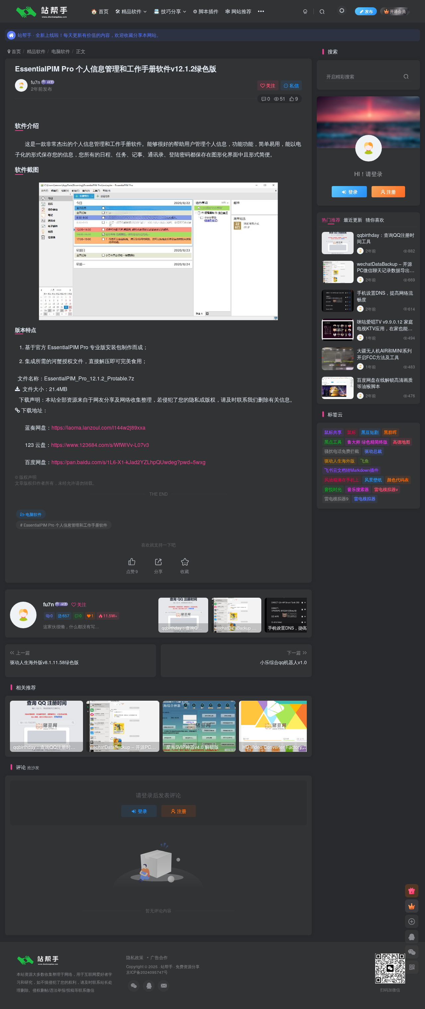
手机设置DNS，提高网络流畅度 (385, 296)
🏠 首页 (100, 11)
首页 (15, 51)
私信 (294, 85)
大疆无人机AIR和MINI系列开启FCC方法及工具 (384, 353)
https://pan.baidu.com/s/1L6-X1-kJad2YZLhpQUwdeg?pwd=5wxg (128, 462)
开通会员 (398, 11)
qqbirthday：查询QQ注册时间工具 (385, 238)
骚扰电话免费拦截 (341, 451)
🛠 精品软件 (128, 11)
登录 (142, 811)
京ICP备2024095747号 (147, 972)
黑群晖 (390, 432)
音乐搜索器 (358, 489)
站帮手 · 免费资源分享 (180, 966)
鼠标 (351, 432)
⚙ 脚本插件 (205, 11)
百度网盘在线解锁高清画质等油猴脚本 (385, 383)
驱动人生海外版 (339, 460)
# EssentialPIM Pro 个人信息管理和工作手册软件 (63, 525)
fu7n (35, 82)
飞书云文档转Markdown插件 (351, 470)
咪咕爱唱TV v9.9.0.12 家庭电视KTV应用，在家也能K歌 (385, 328)
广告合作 (159, 957)
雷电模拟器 (365, 498)
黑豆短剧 (370, 432)
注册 (181, 811)
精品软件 (36, 51)
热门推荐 (331, 219)
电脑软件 (60, 51)
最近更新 (353, 219)
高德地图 (401, 442)
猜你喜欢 (375, 219)
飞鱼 (364, 460)
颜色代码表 (398, 479)
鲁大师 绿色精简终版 (367, 442)
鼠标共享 (333, 432)
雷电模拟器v (386, 489)
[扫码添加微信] (411, 952)
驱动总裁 (373, 451)
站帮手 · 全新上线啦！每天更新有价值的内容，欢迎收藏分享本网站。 (89, 35)
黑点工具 (333, 442)
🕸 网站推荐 (238, 11)
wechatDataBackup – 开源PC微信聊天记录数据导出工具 (385, 270)
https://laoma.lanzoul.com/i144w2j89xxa (98, 427)
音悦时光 (333, 489)
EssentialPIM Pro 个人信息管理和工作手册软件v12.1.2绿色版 (115, 68)
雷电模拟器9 (336, 498)
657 (65, 615)
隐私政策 (134, 957)
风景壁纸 (373, 479)
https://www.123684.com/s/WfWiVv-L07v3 (100, 445)
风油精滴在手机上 (341, 479)
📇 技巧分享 (167, 11)
